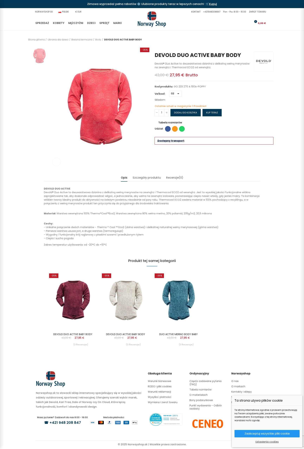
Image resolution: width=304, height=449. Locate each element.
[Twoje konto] (248, 23)
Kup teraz (212, 112)
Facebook (168, 129)
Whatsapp (182, 129)
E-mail (175, 129)
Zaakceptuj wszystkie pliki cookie (267, 434)
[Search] (243, 23)
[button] (195, 12)
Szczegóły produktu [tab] (147, 178)
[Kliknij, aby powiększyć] (57, 162)
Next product (270, 46)
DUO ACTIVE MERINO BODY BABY (178, 334)
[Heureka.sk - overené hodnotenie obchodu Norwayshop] (166, 419)
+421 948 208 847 (65, 422)
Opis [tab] (124, 178)
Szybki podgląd (87, 277)
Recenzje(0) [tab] (174, 178)
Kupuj (213, 4)
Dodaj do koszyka (185, 112)
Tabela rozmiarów (170, 122)
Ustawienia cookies (267, 442)
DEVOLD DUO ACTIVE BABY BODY (72, 334)
